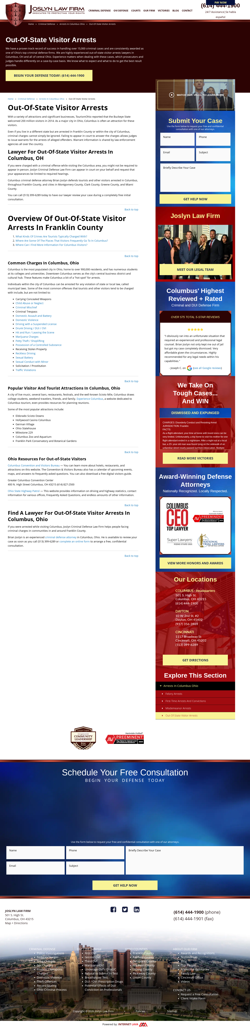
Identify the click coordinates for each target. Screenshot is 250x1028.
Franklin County (143, 953)
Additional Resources (195, 969)
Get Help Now (195, 199)
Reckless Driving (25, 353)
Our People (188, 965)
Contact (187, 10)
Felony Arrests (174, 693)
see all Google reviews (207, 368)
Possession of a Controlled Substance (38, 345)
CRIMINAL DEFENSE (42, 949)
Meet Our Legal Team (195, 269)
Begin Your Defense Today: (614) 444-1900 (49, 75)
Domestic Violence (27, 320)
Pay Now (221, 2)
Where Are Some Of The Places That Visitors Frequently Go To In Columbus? (62, 240)
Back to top (131, 209)
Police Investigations (50, 953)
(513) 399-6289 (186, 644)
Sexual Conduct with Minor (32, 361)
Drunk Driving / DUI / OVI (31, 328)
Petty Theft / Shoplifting (30, 341)
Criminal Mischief (26, 307)
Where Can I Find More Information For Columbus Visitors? (51, 245)
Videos (185, 981)
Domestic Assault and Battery (34, 315)
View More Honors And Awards (195, 563)
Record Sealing (47, 986)
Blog (175, 10)
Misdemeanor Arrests (178, 708)
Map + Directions (16, 923)
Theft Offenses (47, 981)
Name (167, 137)
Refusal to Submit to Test (101, 973)
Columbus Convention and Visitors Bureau (34, 465)
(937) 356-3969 (186, 624)
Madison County (144, 965)
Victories (164, 10)
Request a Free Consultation (199, 994)
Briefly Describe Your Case (179, 167)
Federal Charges (47, 957)
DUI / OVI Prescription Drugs (104, 981)
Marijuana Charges (27, 336)
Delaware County (144, 961)
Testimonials (189, 957)
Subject (203, 152)
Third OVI (91, 961)
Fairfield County (143, 957)
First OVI (90, 953)
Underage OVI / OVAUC (100, 969)
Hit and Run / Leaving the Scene (35, 332)
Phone (203, 137)
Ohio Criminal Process (52, 990)
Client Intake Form (193, 998)
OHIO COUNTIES (136, 949)
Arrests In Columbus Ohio (180, 686)
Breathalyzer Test (96, 977)
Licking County (142, 969)
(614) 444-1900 (220, 5)
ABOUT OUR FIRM (185, 949)
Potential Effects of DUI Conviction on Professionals (103, 988)
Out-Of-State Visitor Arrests (181, 715)
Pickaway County (144, 973)
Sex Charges (45, 965)
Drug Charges (46, 961)
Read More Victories (195, 458)
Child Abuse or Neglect (29, 303)
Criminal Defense (100, 10)
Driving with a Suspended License (36, 324)
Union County (142, 977)
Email (166, 152)
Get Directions (195, 660)
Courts (135, 10)
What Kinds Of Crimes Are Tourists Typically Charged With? (51, 236)
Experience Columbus (90, 398)
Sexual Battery (24, 357)
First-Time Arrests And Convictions (186, 701)
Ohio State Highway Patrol (24, 491)
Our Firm (149, 10)
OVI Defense (121, 10)
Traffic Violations (26, 370)
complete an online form (74, 541)
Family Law (188, 973)
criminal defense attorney (61, 537)
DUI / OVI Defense (89, 949)
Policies (140, 1011)
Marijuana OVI (94, 965)
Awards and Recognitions (198, 953)
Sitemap (172, 1011)
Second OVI (92, 957)
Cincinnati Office (192, 977)
